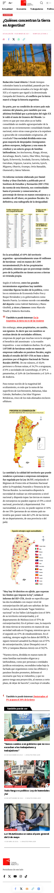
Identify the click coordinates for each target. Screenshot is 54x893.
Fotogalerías (20, 786)
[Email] (27, 889)
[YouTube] (15, 876)
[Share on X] (13, 39)
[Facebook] (4, 876)
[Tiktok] (26, 876)
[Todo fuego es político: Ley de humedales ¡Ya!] (27, 774)
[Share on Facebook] (8, 39)
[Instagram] (21, 876)
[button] (5, 3)
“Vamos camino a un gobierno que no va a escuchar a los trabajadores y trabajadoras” (27, 747)
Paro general (10, 830)
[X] (9, 876)
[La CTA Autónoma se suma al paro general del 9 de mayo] (27, 817)
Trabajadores (10, 740)
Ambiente (9, 786)
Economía (8, 15)
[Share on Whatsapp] (18, 39)
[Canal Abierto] (27, 3)
